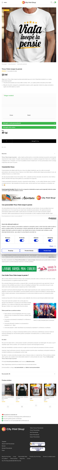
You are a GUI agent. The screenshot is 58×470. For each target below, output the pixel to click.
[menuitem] (6, 456)
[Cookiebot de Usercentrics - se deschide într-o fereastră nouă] (49, 218)
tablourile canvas (30, 361)
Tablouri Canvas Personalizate (36, 428)
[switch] (22, 240)
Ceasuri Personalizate (34, 437)
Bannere (3, 446)
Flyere (3, 450)
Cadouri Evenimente (12, 64)
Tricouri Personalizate (34, 430)
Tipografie (4, 441)
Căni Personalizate (34, 432)
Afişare (51, 246)
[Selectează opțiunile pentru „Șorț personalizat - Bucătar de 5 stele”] (21, 406)
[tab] (29, 262)
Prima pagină (4, 64)
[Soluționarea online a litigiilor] (43, 449)
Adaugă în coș (35, 141)
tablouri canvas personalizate (33, 367)
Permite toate (47, 250)
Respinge (10, 250)
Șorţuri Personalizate (34, 434)
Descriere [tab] (4, 153)
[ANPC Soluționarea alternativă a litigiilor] (43, 444)
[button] (29, 123)
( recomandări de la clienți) (11, 71)
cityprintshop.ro (52, 257)
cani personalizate (19, 367)
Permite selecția (29, 250)
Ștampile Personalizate (7, 448)
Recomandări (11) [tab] (6, 373)
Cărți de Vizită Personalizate (8, 443)
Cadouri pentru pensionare (22, 64)
